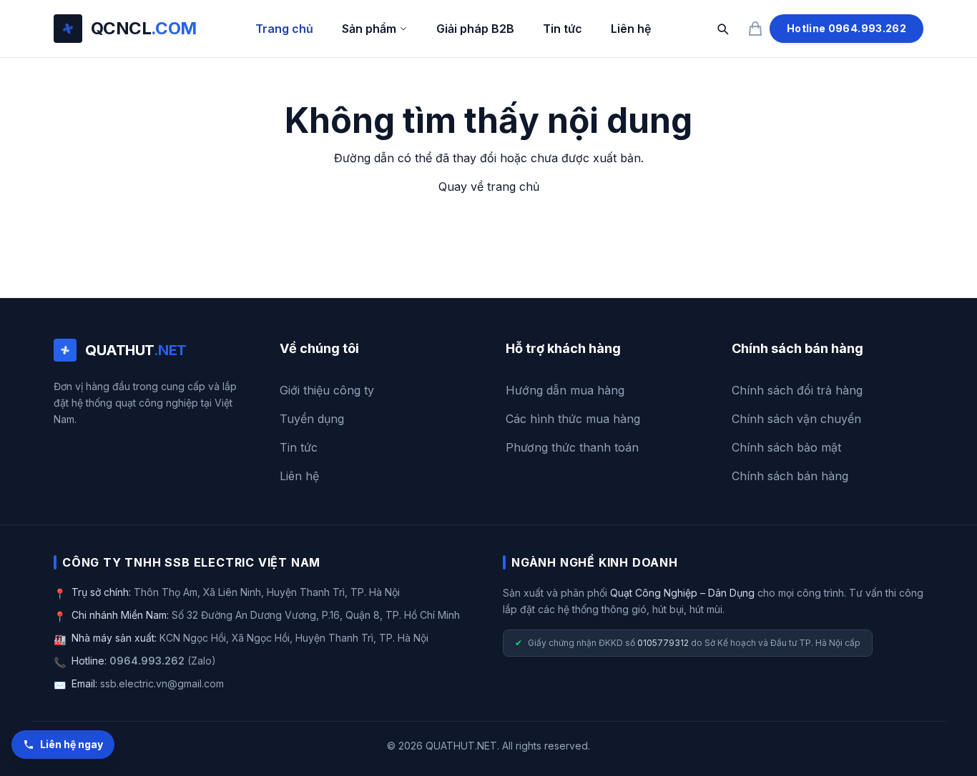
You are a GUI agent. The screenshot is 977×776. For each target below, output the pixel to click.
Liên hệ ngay (71, 744)
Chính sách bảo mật (786, 447)
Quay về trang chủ (488, 186)
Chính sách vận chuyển (796, 419)
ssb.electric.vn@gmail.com (162, 683)
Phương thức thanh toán (572, 447)
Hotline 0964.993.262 (846, 28)
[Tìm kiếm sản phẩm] (722, 28)
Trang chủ (284, 28)
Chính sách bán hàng (790, 476)
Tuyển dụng (312, 419)
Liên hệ (631, 28)
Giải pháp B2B (475, 28)
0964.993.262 (147, 661)
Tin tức (562, 28)
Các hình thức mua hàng (573, 419)
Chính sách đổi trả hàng (797, 390)
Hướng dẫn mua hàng (565, 390)
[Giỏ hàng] (755, 28)
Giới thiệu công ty (327, 390)
